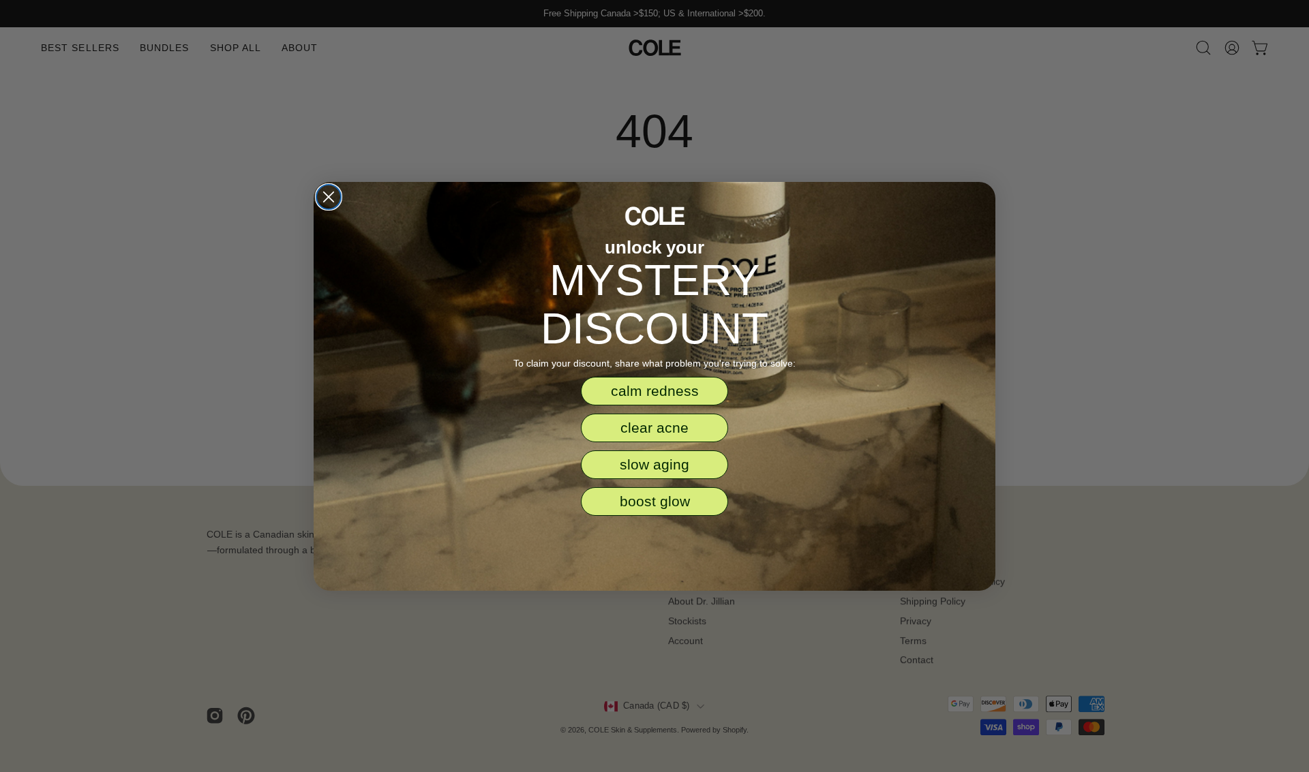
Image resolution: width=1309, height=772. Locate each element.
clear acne (654, 427)
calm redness (655, 391)
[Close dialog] (328, 197)
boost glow (655, 501)
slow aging (654, 464)
